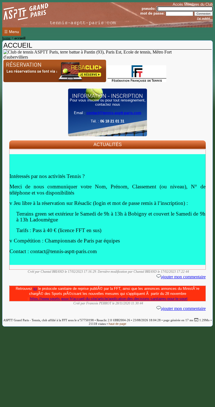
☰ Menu (11, 31)
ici (35, 288)
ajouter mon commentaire (183, 276)
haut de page (117, 323)
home (6, 38)
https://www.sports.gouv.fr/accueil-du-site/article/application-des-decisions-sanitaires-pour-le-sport (109, 299)
